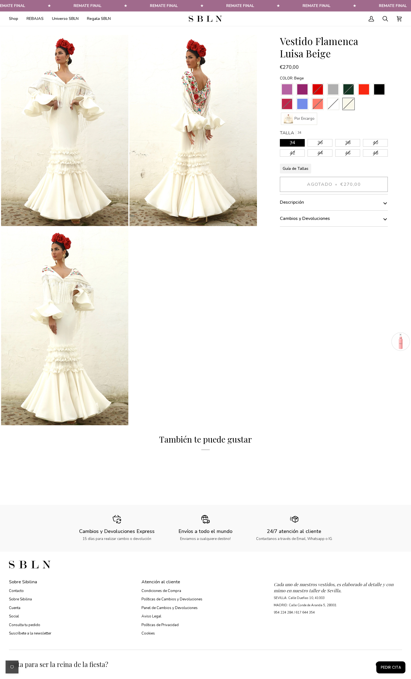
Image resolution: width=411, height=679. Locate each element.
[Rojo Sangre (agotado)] (318, 90)
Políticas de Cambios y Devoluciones (171, 599)
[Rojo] (364, 90)
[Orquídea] (287, 90)
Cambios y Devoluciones (305, 218)
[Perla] (333, 90)
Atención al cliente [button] (160, 582)
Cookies (148, 633)
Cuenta (14, 607)
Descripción (292, 202)
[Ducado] (302, 104)
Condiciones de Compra (161, 590)
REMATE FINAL (87, 5)
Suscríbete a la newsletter (30, 633)
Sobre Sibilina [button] (23, 582)
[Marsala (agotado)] (287, 104)
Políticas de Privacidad (160, 625)
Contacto (16, 590)
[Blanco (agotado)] (333, 104)
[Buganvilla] (302, 90)
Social (14, 616)
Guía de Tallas (295, 168)
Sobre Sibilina (20, 599)
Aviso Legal (151, 616)
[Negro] (379, 90)
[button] (15, 18)
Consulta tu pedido (24, 625)
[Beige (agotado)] (348, 104)
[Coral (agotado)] (318, 104)
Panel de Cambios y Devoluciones (169, 607)
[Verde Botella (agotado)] (348, 90)
